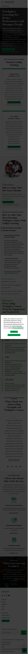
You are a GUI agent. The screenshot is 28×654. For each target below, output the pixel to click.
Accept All (14, 331)
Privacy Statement (18, 328)
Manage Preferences (14, 334)
